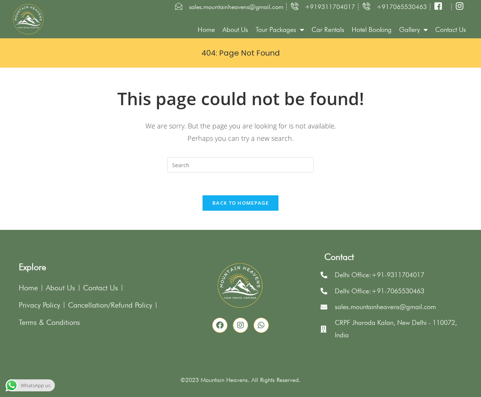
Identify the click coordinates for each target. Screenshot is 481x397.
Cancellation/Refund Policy (110, 304)
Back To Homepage (240, 202)
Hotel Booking (372, 29)
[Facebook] (219, 325)
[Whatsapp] (261, 325)
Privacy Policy (39, 304)
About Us (235, 29)
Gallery (409, 29)
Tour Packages (276, 29)
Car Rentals (328, 29)
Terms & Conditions (49, 322)
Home (206, 29)
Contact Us (450, 29)
